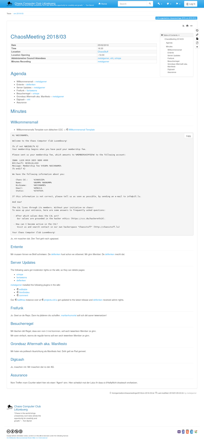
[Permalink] (191, 25)
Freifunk (171, 58)
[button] (159, 3)
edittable (23, 289)
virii (111, 58)
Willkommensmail (175, 49)
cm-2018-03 (18, 13)
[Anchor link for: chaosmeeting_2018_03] (69, 36)
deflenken (31, 84)
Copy (188, 136)
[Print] (187, 25)
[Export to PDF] (197, 38)
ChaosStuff (103, 51)
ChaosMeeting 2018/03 (174, 39)
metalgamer (103, 58)
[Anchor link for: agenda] (28, 73)
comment (23, 295)
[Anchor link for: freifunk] (25, 308)
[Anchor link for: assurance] (29, 375)
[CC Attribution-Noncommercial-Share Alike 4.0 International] (14, 431)
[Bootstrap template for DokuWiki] (179, 431)
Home (104, 3)
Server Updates (174, 55)
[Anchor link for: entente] (24, 246)
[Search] (150, 4)
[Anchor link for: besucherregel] (35, 323)
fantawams (32, 90)
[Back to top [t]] (197, 47)
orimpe (118, 58)
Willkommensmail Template (82, 129)
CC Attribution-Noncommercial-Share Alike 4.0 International (27, 438)
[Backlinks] (197, 34)
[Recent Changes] (183, 25)
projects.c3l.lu (50, 299)
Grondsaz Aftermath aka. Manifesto (178, 65)
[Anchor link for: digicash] (26, 359)
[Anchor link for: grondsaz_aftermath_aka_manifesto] (68, 343)
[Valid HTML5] (187, 431)
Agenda (169, 42)
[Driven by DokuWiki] (195, 431)
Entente (171, 52)
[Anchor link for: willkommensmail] (40, 122)
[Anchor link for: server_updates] (37, 262)
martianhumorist (68, 315)
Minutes (169, 46)
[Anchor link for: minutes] (28, 111)
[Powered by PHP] (183, 431)
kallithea (21, 299)
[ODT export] (197, 42)
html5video (24, 292)
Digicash (171, 69)
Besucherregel (174, 61)
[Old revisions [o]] (197, 30)
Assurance (172, 72)
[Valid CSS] (191, 431)
